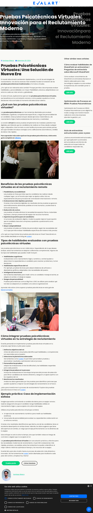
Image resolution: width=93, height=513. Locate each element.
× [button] (91, 486)
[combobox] (88, 486)
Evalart (29, 236)
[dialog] (46, 498)
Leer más (69, 92)
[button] (31, 510)
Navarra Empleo (7, 290)
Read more (25, 495)
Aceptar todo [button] (73, 496)
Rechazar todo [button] (74, 500)
